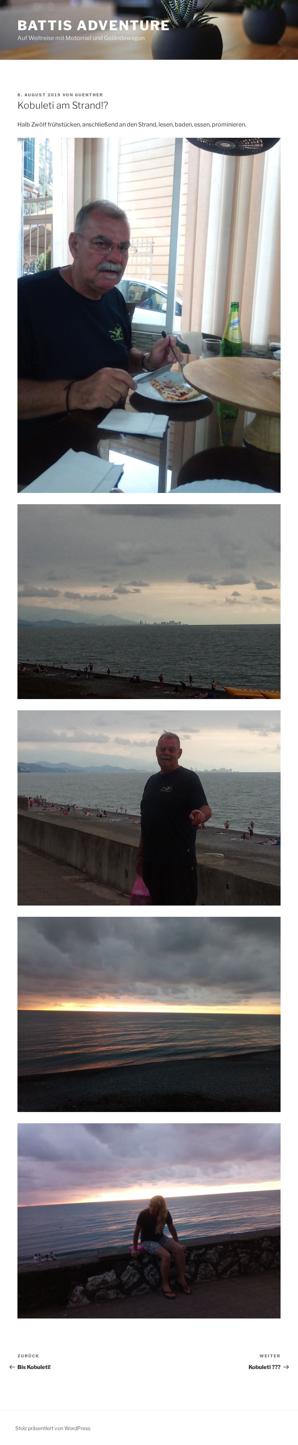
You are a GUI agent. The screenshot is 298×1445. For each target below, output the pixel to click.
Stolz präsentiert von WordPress (52, 1428)
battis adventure (93, 25)
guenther (89, 94)
